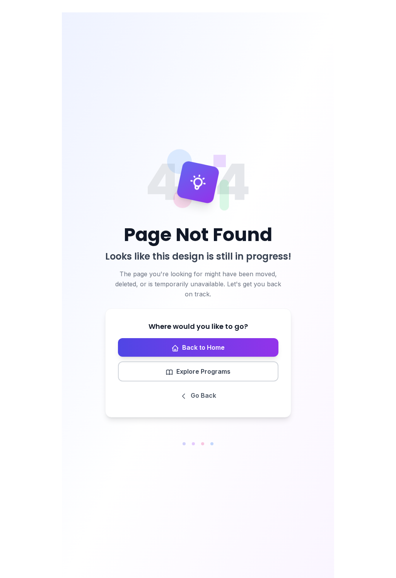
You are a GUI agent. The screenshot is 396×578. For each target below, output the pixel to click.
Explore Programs (203, 371)
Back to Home (203, 347)
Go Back (203, 395)
